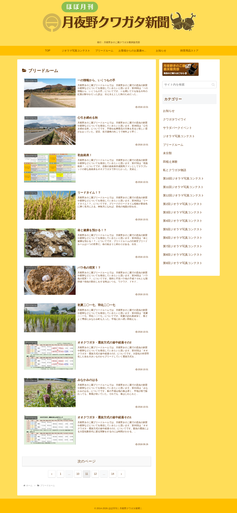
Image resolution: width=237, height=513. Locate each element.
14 (112, 473)
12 (95, 473)
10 (77, 473)
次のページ (87, 461)
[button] (213, 84)
